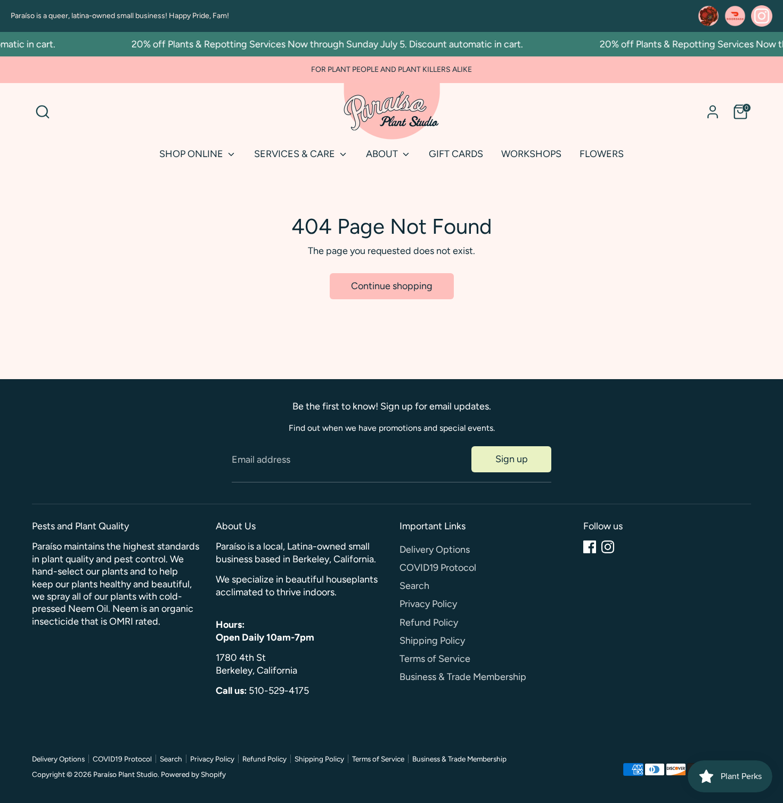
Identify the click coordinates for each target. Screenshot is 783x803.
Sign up (511, 459)
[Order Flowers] (708, 16)
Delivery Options (434, 549)
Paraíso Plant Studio (125, 774)
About (383, 154)
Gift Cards (456, 154)
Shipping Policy (432, 640)
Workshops (531, 154)
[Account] (712, 111)
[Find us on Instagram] (761, 16)
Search (414, 586)
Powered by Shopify (193, 774)
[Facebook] (589, 546)
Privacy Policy (428, 604)
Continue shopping (392, 286)
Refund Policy (428, 622)
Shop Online (192, 154)
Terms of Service (434, 659)
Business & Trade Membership (462, 677)
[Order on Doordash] (735, 16)
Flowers (602, 154)
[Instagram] (607, 546)
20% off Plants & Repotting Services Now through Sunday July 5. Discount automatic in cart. (319, 44)
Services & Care (295, 154)
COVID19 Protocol (437, 567)
